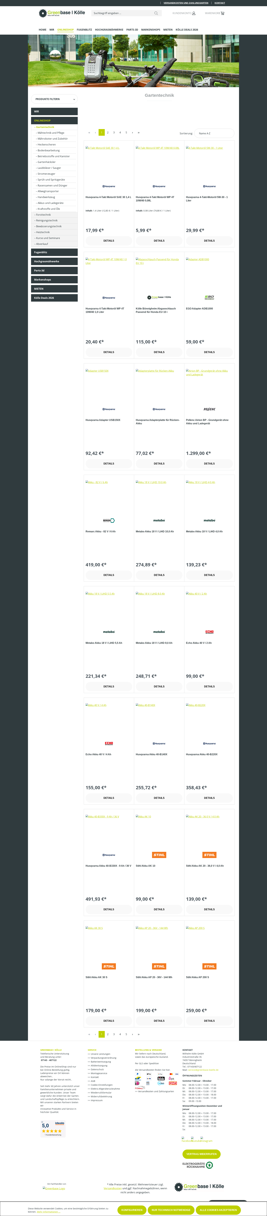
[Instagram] (206, 1139)
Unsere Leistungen (100, 1053)
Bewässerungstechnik (48, 226)
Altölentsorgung (98, 1065)
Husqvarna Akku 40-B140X (151, 754)
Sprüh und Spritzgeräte (51, 179)
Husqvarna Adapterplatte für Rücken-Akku (158, 422)
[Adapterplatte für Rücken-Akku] (159, 384)
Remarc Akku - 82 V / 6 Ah (101, 531)
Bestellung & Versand (148, 1049)
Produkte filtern (48, 99)
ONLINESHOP (42, 120)
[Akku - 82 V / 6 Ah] (109, 496)
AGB (92, 1081)
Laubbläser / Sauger (49, 168)
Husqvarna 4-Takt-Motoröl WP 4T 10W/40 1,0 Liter (105, 310)
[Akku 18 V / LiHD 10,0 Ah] (159, 496)
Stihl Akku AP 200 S (197, 977)
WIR (36, 111)
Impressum (96, 1100)
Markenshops (42, 279)
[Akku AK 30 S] (109, 941)
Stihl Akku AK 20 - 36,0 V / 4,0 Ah (205, 866)
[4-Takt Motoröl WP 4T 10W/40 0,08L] (159, 161)
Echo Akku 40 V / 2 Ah (199, 643)
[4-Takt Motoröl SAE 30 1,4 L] (109, 161)
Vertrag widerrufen (201, 1154)
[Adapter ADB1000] (209, 273)
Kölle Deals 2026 (44, 298)
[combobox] (121, 13)
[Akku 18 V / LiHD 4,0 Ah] (209, 496)
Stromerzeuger (46, 173)
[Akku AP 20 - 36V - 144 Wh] (159, 941)
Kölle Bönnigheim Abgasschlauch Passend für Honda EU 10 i (156, 310)
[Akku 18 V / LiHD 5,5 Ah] (109, 607)
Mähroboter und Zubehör (53, 138)
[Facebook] (187, 1139)
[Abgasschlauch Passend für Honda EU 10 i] (159, 273)
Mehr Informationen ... (48, 1211)
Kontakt (220, 3)
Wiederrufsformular (101, 1092)
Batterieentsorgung (100, 1061)
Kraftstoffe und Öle (49, 209)
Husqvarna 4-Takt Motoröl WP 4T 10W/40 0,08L (155, 199)
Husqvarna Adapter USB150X (103, 420)
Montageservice (98, 1073)
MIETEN (38, 288)
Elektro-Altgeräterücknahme (105, 1088)
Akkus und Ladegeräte (51, 203)
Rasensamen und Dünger (52, 185)
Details (109, 240)
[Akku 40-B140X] (159, 718)
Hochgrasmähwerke (46, 261)
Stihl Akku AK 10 (145, 866)
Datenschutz (97, 1069)
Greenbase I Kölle (51, 1049)
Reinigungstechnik (46, 220)
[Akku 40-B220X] (209, 718)
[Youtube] (196, 1139)
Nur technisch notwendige (171, 1210)
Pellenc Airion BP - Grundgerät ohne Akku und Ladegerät (207, 422)
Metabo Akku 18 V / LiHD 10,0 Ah (155, 531)
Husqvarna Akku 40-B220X (202, 754)
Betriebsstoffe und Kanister (54, 156)
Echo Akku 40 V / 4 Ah (98, 754)
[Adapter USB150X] (109, 384)
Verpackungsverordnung (103, 1057)
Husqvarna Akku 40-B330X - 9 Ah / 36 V (108, 866)
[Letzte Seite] (139, 132)
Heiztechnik (43, 232)
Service (92, 1049)
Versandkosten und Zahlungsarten (186, 3)
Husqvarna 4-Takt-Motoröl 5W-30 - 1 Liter (207, 199)
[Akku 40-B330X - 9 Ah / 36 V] (109, 830)
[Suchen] (156, 13)
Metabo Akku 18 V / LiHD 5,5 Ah (104, 643)
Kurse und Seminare (48, 238)
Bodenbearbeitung (49, 150)
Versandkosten (113, 1188)
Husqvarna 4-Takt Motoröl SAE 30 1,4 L (108, 197)
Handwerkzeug (46, 197)
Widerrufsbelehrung (101, 1096)
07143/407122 (194, 1066)
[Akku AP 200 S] (209, 941)
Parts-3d (39, 270)
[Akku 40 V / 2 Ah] (209, 607)
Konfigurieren (131, 1210)
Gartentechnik (45, 127)
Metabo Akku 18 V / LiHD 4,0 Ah (204, 531)
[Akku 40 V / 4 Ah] (109, 718)
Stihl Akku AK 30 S (96, 977)
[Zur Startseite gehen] (62, 12)
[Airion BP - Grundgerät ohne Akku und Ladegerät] (209, 384)
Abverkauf (42, 244)
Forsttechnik (43, 214)
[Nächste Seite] (132, 132)
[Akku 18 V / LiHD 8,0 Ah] (159, 607)
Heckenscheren (47, 144)
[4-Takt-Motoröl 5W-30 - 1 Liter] (209, 161)
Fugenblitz (40, 252)
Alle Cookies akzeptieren (218, 1210)
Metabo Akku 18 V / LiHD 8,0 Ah (154, 643)
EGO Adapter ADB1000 (199, 308)
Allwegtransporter (48, 191)
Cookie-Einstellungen (101, 1084)
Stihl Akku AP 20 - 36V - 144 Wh (154, 977)
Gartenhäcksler (47, 162)
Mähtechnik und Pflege (51, 132)
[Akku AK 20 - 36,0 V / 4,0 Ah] (209, 830)
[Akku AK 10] (159, 830)
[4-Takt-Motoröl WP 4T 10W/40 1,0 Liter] (109, 273)
